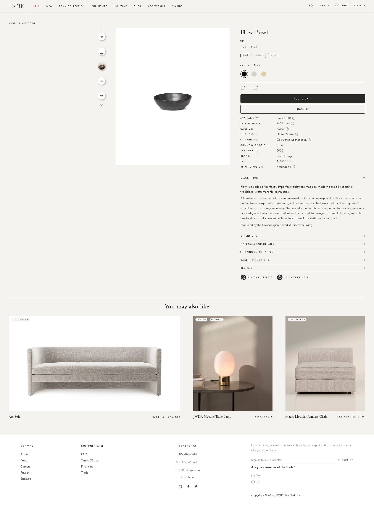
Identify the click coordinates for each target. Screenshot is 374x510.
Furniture (99, 6)
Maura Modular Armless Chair (306, 417)
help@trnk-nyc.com (188, 470)
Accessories (156, 6)
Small (245, 55)
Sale (37, 6)
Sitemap (26, 478)
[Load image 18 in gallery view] (101, 66)
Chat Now (187, 477)
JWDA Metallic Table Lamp (212, 417)
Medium (259, 55)
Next (101, 105)
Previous (101, 28)
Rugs (137, 6)
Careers (26, 466)
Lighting (120, 6)
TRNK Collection (72, 6)
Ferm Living (284, 156)
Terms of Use (89, 460)
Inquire (303, 109)
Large (273, 55)
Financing (87, 466)
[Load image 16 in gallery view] (101, 36)
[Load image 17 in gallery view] (101, 51)
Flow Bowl (27, 23)
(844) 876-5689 (188, 454)
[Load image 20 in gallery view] (101, 95)
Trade (324, 5)
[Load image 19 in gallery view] (101, 81)
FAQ (84, 454)
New (49, 6)
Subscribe (345, 460)
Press (24, 460)
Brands (177, 6)
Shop (12, 23)
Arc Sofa (14, 417)
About (25, 454)
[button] (311, 6)
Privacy (25, 472)
